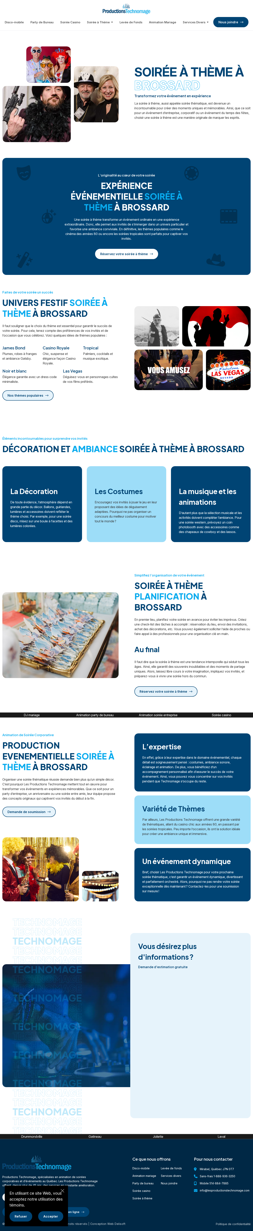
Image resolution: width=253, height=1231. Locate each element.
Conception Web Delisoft (108, 1223)
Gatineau (95, 1137)
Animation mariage (144, 1175)
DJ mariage (32, 715)
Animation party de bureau (95, 715)
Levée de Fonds (131, 22)
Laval (221, 1137)
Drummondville (31, 1137)
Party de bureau (143, 1183)
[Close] (62, 1191)
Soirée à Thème (98, 22)
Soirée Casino (70, 22)
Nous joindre (169, 1183)
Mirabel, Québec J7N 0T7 (217, 1169)
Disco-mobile (14, 22)
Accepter (50, 1216)
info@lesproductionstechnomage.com (224, 1190)
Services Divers (194, 22)
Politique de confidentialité (233, 1224)
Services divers (171, 1175)
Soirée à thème (142, 1198)
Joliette (158, 1137)
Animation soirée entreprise (158, 715)
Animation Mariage (162, 22)
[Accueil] (126, 8)
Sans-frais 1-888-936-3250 (217, 1176)
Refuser (21, 1216)
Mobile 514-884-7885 (214, 1183)
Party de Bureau (42, 22)
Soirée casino (221, 715)
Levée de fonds (171, 1168)
